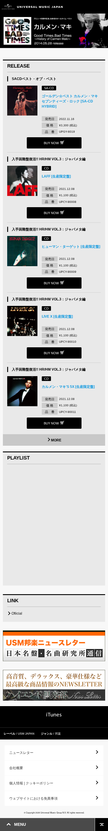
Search (88, 7)
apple (54, 714)
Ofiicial (17, 613)
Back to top (101, 824)
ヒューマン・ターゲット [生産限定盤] (71, 247)
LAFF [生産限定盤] (56, 176)
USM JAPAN (26, 733)
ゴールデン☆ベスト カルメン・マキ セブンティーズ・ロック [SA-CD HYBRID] (70, 101)
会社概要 (16, 768)
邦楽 (58, 733)
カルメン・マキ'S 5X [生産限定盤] (68, 387)
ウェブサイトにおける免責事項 (33, 798)
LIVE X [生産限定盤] (57, 317)
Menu (101, 7)
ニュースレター (21, 753)
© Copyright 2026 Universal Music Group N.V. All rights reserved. (54, 812)
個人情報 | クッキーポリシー (31, 783)
